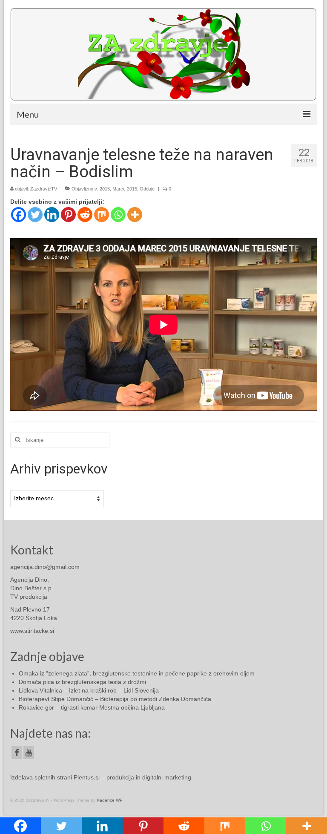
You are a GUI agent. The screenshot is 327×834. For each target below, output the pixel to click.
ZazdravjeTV (43, 188)
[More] (134, 214)
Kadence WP (110, 800)
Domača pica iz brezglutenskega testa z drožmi (82, 681)
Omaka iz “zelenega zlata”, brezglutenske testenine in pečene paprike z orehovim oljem (137, 673)
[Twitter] (35, 214)
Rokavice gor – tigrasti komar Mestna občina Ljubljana (92, 707)
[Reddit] (84, 214)
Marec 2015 (124, 188)
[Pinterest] (68, 214)
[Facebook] (18, 214)
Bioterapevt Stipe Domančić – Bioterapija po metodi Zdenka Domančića (115, 698)
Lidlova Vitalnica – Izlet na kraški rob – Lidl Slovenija (89, 690)
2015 (105, 188)
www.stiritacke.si (32, 630)
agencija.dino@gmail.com (45, 566)
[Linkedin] (51, 214)
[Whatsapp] (118, 214)
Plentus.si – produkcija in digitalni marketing (132, 777)
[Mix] (101, 214)
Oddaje (147, 188)
